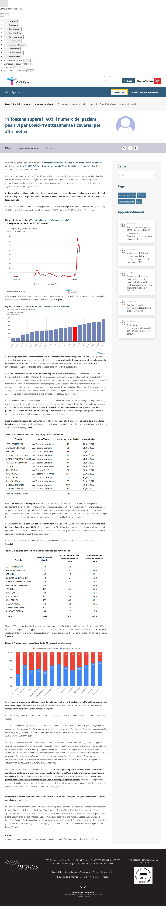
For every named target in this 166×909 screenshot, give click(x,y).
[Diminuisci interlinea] (19, 67)
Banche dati (119, 92)
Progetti (105, 876)
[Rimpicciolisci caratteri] (28, 64)
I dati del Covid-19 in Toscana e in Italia (50, 220)
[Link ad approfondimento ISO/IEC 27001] (143, 875)
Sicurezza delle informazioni (69, 876)
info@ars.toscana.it (77, 863)
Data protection (107, 872)
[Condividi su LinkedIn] (136, 148)
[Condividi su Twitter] (124, 148)
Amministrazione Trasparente (77, 872)
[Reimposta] (2, 14)
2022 (139, 201)
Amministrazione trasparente (145, 92)
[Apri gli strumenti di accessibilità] (4, 3)
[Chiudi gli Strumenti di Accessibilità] (7, 15)
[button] (6, 92)
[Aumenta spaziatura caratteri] (32, 70)
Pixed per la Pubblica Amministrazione (90, 894)
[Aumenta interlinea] (23, 67)
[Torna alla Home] (18, 81)
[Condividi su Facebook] (130, 148)
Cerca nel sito (108, 77)
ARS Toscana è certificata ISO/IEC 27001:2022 (143, 861)
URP (85, 876)
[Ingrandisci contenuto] (29, 60)
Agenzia (16, 92)
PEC (89, 863)
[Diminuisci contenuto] (25, 60)
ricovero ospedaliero (127, 195)
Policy (95, 872)
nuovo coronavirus (126, 201)
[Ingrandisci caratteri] (32, 64)
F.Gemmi (52, 148)
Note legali (94, 876)
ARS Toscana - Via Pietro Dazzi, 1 (60, 860)
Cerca (129, 80)
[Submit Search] (154, 174)
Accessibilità (57, 872)
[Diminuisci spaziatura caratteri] (28, 70)
